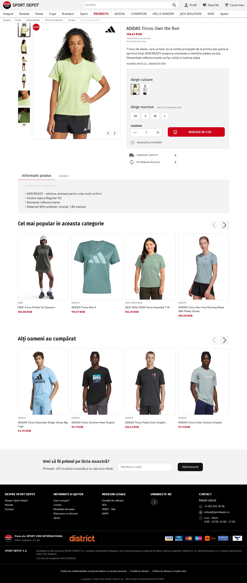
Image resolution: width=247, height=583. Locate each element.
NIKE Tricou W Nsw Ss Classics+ (36, 307)
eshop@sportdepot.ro (216, 512)
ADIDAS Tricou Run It (83, 307)
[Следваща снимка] (115, 133)
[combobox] (130, 5)
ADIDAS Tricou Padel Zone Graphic (145, 422)
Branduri (68, 14)
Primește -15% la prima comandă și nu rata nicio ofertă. (78, 464)
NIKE (211, 14)
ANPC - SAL (109, 509)
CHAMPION (139, 14)
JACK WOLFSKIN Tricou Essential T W (147, 307)
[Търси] (174, 5)
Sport (84, 14)
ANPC (105, 513)
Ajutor (224, 14)
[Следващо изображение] (24, 125)
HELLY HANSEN (163, 14)
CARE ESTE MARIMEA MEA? (169, 107)
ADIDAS (119, 14)
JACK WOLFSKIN (191, 14)
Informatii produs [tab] (36, 175)
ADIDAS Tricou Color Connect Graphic (200, 422)
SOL (104, 504)
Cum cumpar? (62, 500)
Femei (39, 14)
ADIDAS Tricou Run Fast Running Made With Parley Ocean (201, 309)
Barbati (24, 14)
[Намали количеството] (135, 132)
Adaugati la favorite (149, 142)
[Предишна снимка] (108, 133)
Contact (9, 509)
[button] (214, 225)
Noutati (9, 504)
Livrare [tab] (63, 176)
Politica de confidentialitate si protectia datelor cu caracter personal (93, 571)
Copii (52, 14)
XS (135, 116)
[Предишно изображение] (24, 25)
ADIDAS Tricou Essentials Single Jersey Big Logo (43, 424)
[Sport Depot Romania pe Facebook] (154, 502)
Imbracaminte (33, 20)
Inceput (8, 14)
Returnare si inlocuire (66, 513)
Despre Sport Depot (16, 500)
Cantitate (136, 125)
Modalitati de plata (64, 509)
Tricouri (71, 20)
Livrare (57, 504)
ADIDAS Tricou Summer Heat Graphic (93, 422)
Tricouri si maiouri (54, 20)
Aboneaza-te (190, 466)
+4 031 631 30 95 (214, 506)
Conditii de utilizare (113, 500)
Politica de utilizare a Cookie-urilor (169, 571)
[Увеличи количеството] (158, 132)
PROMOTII (101, 14)
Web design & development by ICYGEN (144, 579)
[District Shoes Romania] (82, 538)
